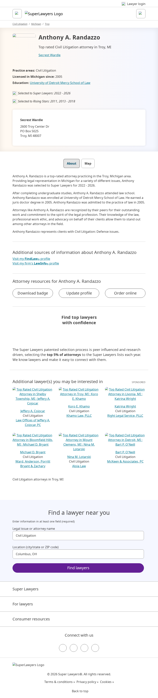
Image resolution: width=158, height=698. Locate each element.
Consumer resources (31, 619)
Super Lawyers (26, 589)
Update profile (79, 293)
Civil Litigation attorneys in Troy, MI (38, 479)
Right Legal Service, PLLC (125, 415)
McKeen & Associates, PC (125, 461)
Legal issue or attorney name (34, 528)
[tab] (71, 163)
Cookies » (107, 682)
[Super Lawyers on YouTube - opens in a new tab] (84, 648)
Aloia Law (79, 466)
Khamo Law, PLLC (79, 415)
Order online (125, 293)
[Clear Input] (139, 535)
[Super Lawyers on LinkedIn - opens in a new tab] (95, 648)
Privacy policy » (87, 682)
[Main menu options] (17, 13)
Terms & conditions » (59, 682)
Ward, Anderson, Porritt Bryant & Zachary (32, 463)
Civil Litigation (20, 24)
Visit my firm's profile (36, 263)
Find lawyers (78, 567)
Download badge (33, 293)
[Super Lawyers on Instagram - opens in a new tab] (73, 648)
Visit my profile (31, 259)
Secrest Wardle (50, 55)
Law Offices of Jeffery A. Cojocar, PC (33, 422)
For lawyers (23, 604)
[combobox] (78, 535)
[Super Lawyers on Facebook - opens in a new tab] (63, 648)
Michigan (36, 24)
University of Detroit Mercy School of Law (60, 83)
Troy (47, 24)
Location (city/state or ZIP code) (36, 547)
